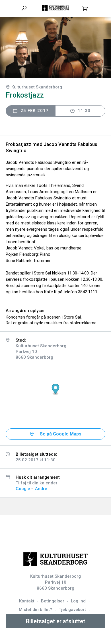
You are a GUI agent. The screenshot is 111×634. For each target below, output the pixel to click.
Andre (41, 488)
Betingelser (52, 601)
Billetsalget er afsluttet (55, 621)
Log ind (78, 601)
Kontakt (26, 601)
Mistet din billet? (35, 609)
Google (23, 488)
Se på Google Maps (60, 434)
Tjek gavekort (72, 609)
